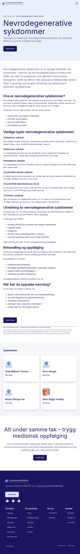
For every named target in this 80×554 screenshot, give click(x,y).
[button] (76, 3)
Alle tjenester (9, 16)
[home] (12, 3)
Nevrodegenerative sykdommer (30, 16)
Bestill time (10, 49)
